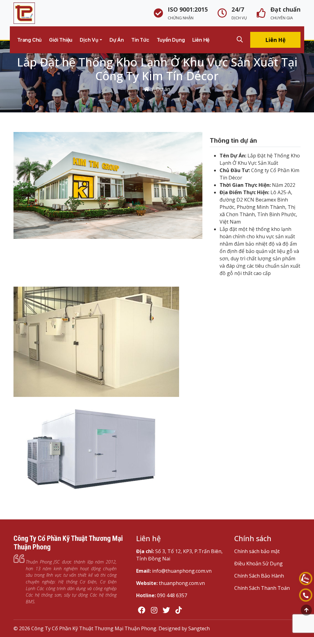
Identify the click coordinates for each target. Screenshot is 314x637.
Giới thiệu (60, 40)
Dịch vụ (89, 40)
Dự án (116, 40)
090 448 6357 (172, 595)
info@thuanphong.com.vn (182, 570)
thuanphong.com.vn (182, 583)
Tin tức (140, 40)
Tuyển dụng (171, 40)
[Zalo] (306, 578)
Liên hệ (201, 40)
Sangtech (199, 628)
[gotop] (306, 610)
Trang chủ (29, 40)
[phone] (306, 595)
